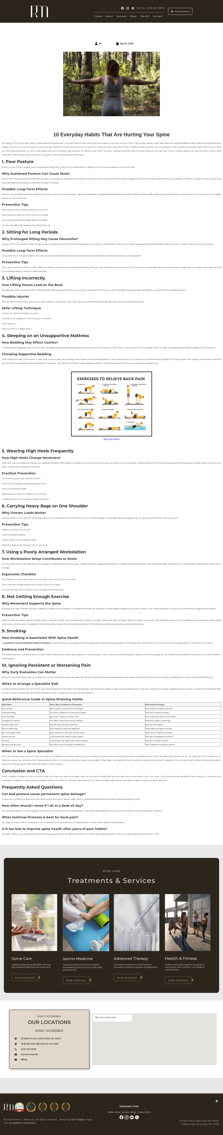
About (109, 16)
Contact (157, 16)
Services (121, 16)
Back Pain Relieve (111, 439)
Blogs (133, 16)
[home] (39, 11)
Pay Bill (145, 16)
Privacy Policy (143, 1112)
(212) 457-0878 (155, 8)
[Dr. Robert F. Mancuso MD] (217, 1101)
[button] (121, 16)
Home (98, 16)
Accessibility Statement (22, 1123)
